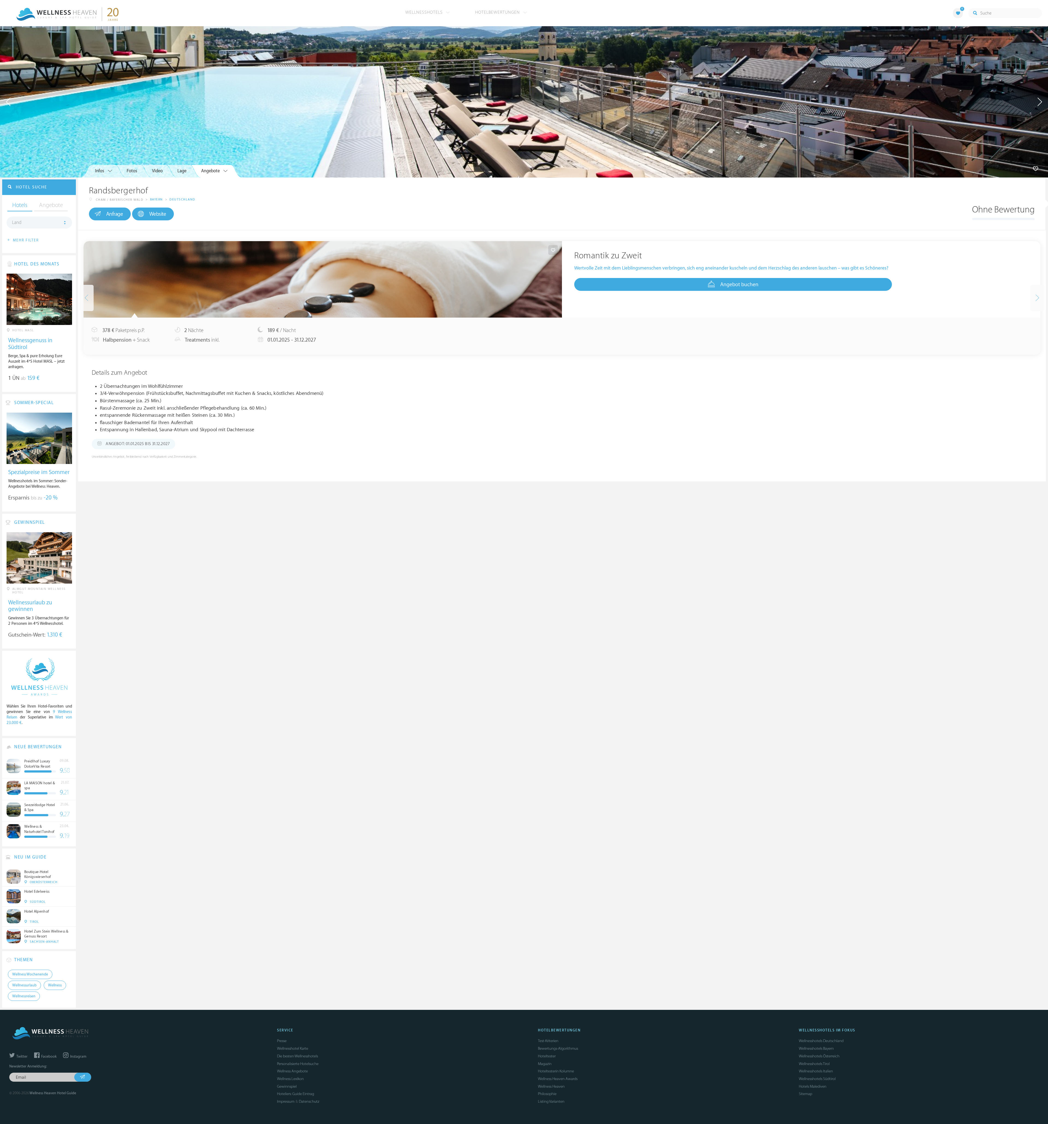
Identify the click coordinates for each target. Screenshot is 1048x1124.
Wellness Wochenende (30, 974)
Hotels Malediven (812, 1086)
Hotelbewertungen (498, 12)
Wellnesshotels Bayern (816, 1048)
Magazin (545, 1063)
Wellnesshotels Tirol (814, 1063)
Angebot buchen (739, 285)
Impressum (285, 1101)
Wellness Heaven (551, 1086)
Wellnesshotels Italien (816, 1071)
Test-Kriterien (548, 1041)
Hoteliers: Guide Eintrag (295, 1094)
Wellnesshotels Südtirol (817, 1078)
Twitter (22, 1056)
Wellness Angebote (292, 1071)
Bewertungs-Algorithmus (558, 1048)
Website (157, 214)
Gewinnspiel (287, 1086)
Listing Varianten (551, 1101)
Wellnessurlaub (24, 985)
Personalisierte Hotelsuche (297, 1063)
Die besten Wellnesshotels (297, 1056)
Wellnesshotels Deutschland (821, 1041)
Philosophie (547, 1094)
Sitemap (805, 1094)
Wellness (55, 985)
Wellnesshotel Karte (292, 1048)
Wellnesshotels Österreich (819, 1056)
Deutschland (182, 199)
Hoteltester (547, 1056)
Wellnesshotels (424, 12)
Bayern (156, 199)
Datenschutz (309, 1101)
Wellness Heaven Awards (557, 1078)
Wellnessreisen (23, 996)
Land (17, 222)
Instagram (77, 1056)
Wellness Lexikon (290, 1078)
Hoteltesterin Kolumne (556, 1071)
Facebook (48, 1056)
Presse (282, 1041)
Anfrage (114, 214)
